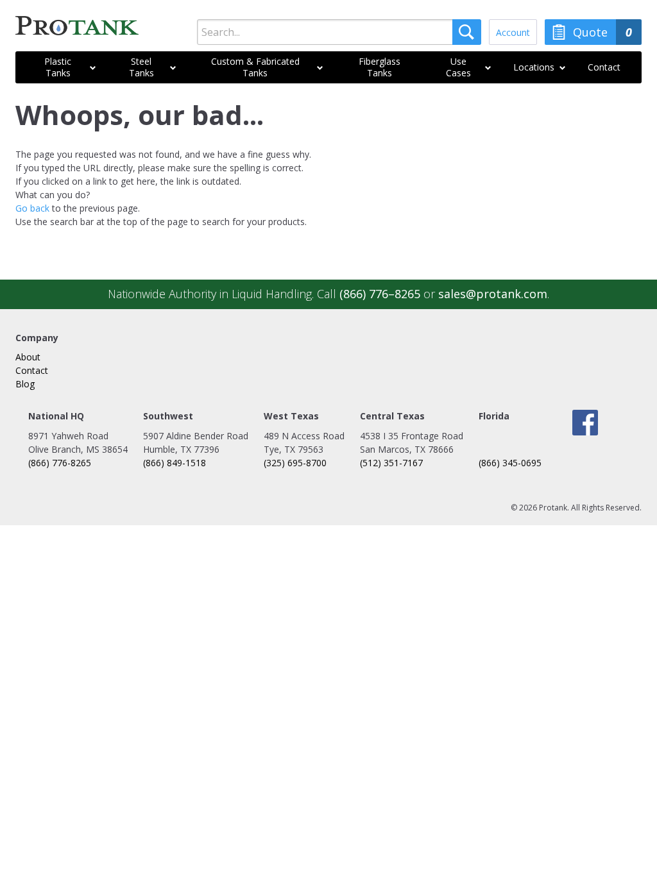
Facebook (585, 422)
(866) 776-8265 (59, 463)
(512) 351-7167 (391, 463)
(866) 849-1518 (174, 463)
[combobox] (339, 32)
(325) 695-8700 (295, 463)
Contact (31, 370)
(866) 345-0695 (510, 463)
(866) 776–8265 (379, 293)
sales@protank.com (492, 293)
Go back (32, 208)
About (27, 357)
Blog (25, 384)
